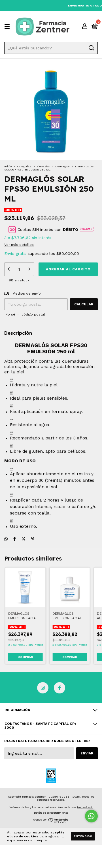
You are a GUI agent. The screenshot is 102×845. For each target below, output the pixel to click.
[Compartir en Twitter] (24, 539)
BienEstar (43, 166)
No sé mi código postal (25, 314)
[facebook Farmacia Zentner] (59, 687)
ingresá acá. (85, 807)
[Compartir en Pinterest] (32, 539)
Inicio (8, 166)
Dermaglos (62, 166)
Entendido (83, 836)
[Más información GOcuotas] (87, 229)
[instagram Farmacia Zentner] (42, 687)
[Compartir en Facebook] (14, 539)
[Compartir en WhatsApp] (6, 539)
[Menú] (8, 27)
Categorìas (24, 166)
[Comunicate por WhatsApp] (91, 816)
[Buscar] (91, 48)
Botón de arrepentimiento (51, 812)
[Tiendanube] (51, 822)
